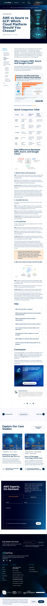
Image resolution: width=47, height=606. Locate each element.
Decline (34, 601)
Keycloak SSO (31, 567)
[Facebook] (3, 560)
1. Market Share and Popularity (7, 69)
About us (4, 573)
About (23, 2)
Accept (41, 601)
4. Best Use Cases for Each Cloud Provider (7, 80)
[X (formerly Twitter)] (7, 560)
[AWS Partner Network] (17, 592)
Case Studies (29, 2)
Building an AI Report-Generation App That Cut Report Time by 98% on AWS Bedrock (12, 457)
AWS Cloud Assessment (17, 572)
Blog (3, 577)
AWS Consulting (16, 570)
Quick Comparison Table (6, 58)
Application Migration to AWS (18, 574)
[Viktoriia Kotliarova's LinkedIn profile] (15, 391)
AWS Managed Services (18, 579)
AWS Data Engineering (33, 571)
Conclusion (5, 85)
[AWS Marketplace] (29, 592)
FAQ (4, 83)
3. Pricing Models (6, 76)
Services (3, 569)
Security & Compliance (17, 585)
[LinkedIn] (10, 560)
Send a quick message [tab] (13, 496)
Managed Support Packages (18, 581)
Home (3, 567)
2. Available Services (7, 73)
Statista (34, 105)
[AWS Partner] (7, 592)
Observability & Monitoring (18, 583)
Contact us (4, 580)
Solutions (4, 571)
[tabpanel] (23, 512)
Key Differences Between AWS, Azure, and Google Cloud (6, 63)
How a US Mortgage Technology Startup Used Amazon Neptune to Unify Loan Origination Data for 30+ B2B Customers (34, 459)
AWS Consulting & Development (17, 568)
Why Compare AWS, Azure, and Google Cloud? (6, 54)
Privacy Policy (23, 523)
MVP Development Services (18, 577)
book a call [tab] (33, 497)
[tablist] (23, 496)
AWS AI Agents (32, 569)
